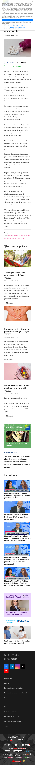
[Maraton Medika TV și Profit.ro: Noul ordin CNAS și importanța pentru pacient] (17, 507)
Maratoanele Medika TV (12, 721)
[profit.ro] (7, 751)
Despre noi (8, 678)
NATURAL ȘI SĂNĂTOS (15, 428)
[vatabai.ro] (24, 761)
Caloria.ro (10, 452)
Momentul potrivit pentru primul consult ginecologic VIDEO (16, 331)
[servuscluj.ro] (16, 761)
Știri (5, 707)
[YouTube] (6, 671)
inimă (15, 238)
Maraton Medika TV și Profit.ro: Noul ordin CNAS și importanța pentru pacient (16, 517)
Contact (7, 683)
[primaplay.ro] (27, 745)
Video (6, 726)
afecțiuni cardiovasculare (15, 235)
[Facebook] (6, 666)
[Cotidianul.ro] (18, 751)
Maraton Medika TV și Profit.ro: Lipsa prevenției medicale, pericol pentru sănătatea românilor (17, 538)
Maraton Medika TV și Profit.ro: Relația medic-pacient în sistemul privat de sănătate (17, 496)
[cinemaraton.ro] (11, 754)
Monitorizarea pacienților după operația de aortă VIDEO (16, 388)
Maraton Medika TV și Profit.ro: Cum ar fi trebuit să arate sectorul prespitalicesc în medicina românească (17, 561)
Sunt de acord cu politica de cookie (17, 20)
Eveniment (14, 233)
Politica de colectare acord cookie (16, 693)
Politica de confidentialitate (13, 688)
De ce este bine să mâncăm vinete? (16, 444)
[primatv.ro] (5, 745)
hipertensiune (8, 238)
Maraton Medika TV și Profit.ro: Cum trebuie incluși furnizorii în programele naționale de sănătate (17, 583)
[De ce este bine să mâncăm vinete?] (17, 436)
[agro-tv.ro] (28, 757)
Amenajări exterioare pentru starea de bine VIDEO (14, 275)
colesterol (27, 235)
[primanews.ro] (21, 745)
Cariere (6, 698)
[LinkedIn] (12, 666)
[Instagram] (17, 666)
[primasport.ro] (17, 748)
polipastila (21, 238)
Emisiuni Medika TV (11, 716)
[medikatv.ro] (5, 754)
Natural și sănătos (10, 712)
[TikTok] (23, 666)
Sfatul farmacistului (13, 596)
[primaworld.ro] (19, 757)
